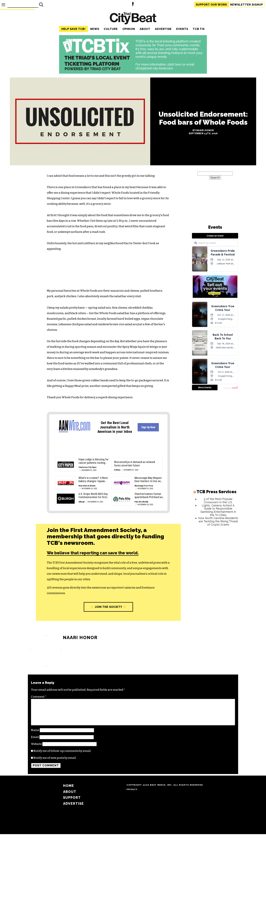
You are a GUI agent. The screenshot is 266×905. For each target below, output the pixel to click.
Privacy (132, 789)
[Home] (133, 18)
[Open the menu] (3, 4)
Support (211, 4)
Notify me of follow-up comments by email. (62, 751)
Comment (38, 696)
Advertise (163, 29)
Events (182, 29)
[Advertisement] (215, 575)
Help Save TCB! (73, 29)
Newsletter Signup (246, 4)
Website (36, 744)
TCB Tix (199, 29)
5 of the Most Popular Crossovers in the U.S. (218, 500)
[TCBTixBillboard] (133, 72)
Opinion (128, 29)
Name (35, 730)
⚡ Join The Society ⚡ (108, 606)
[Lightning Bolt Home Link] (133, 4)
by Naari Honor (203, 130)
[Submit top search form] (41, 5)
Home (68, 786)
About (145, 29)
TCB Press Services (216, 491)
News (94, 29)
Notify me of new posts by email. (55, 758)
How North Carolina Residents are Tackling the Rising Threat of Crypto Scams (218, 521)
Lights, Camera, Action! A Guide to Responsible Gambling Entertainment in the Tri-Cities (218, 510)
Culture (111, 29)
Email (35, 737)
